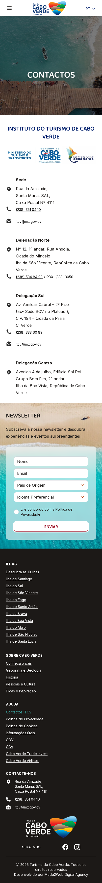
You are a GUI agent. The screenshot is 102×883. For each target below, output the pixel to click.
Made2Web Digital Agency (66, 874)
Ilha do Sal (14, 586)
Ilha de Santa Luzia (21, 641)
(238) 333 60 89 (29, 332)
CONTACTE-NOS (21, 773)
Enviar (51, 527)
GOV (10, 740)
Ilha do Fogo (16, 600)
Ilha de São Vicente (22, 593)
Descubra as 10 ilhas (22, 572)
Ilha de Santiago (19, 579)
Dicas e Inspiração (21, 691)
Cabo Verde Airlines (22, 760)
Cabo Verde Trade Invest (27, 754)
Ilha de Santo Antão (22, 607)
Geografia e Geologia (23, 670)
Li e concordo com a (47, 511)
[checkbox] (16, 511)
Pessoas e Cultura (20, 684)
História (12, 677)
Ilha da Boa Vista (19, 620)
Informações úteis (20, 733)
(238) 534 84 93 (29, 277)
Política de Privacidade (25, 719)
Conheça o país (19, 663)
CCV (9, 747)
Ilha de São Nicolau (21, 634)
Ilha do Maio (16, 627)
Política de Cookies (22, 726)
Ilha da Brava (16, 613)
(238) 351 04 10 (28, 209)
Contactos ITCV (19, 712)
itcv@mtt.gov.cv (28, 221)
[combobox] (51, 485)
